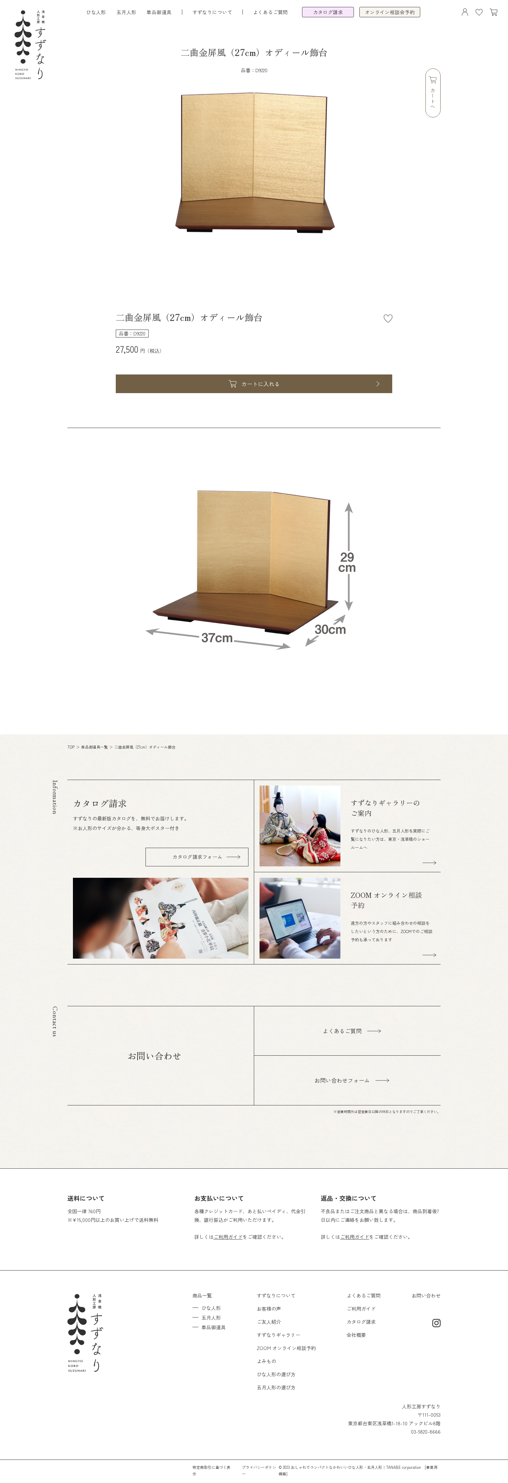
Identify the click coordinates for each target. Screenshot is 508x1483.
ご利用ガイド (228, 1236)
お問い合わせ (426, 1295)
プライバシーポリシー (259, 1470)
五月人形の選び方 (276, 1387)
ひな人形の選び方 (276, 1374)
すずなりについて (276, 1295)
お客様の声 (269, 1308)
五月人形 (126, 12)
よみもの (266, 1361)
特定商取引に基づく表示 (211, 1470)
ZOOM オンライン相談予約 (286, 1347)
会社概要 (356, 1334)
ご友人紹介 (269, 1321)
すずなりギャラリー (278, 1334)
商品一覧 (202, 1295)
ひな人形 (96, 12)
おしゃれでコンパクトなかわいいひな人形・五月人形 (336, 1467)
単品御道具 (159, 12)
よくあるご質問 (270, 12)
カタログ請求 (361, 1321)
